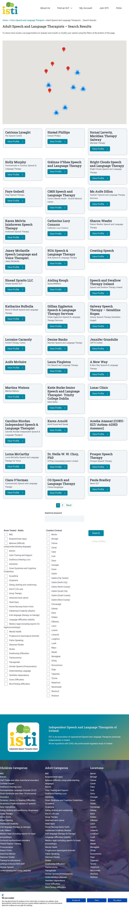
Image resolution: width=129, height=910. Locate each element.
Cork (53, 556)
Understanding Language (20, 671)
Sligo (53, 669)
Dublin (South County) (60, 595)
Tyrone (54, 678)
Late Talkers (5, 830)
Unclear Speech (7, 867)
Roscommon (56, 665)
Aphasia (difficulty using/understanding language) (17, 545)
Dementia (13, 564)
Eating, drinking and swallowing (22, 585)
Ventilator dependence (19, 675)
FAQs (119, 8)
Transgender (14, 662)
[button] (70, 8)
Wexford (55, 691)
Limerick (55, 634)
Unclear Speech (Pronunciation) (23, 666)
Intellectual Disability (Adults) (22, 611)
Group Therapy (15, 593)
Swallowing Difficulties (19, 653)
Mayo (53, 648)
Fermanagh (56, 604)
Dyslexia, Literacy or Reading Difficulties (18, 800)
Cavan (54, 547)
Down (53, 569)
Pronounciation (6, 847)
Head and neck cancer (18, 598)
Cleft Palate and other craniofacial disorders (19, 780)
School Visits (6, 850)
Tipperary (55, 674)
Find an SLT (63, 8)
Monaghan (55, 656)
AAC (11, 534)
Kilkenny (55, 621)
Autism (12, 551)
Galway (54, 608)
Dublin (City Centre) (59, 578)
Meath (54, 652)
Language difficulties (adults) (22, 619)
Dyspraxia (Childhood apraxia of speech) (18, 803)
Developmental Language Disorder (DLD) (18, 790)
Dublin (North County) (60, 587)
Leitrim (54, 630)
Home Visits (5, 817)
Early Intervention (7, 807)
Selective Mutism (7, 854)
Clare (53, 552)
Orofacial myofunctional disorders (15, 840)
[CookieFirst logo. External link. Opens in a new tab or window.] (3, 895)
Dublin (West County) (60, 600)
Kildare (54, 617)
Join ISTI (104, 8)
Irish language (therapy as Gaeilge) (24, 615)
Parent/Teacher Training (10, 844)
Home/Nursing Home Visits (21, 606)
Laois (53, 626)
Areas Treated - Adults (14, 530)
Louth (53, 643)
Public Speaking (16, 640)
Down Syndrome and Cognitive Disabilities (20, 570)
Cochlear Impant (7, 783)
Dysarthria (13, 576)
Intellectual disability (9, 824)
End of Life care (16, 589)
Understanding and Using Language (15, 870)
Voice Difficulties (16, 679)
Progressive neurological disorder (24, 636)
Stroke (12, 649)
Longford (55, 639)
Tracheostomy (15, 658)
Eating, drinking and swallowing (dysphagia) (19, 810)
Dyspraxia (13, 580)
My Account (85, 8)
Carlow (54, 543)
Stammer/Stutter (16, 644)
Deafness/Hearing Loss (19, 559)
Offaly (54, 661)
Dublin (54, 573)
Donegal (55, 565)
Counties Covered (54, 530)
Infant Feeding (6, 820)
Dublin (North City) (59, 582)
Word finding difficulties (19, 684)
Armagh (54, 539)
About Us (45, 8)
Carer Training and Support (20, 555)
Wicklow (55, 695)
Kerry (53, 613)
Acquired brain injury (18, 539)
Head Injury (14, 602)
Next (69, 505)
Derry (53, 560)
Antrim (54, 534)
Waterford (55, 682)
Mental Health (15, 631)
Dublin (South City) (59, 591)
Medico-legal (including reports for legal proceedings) (22, 625)
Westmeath (56, 687)
